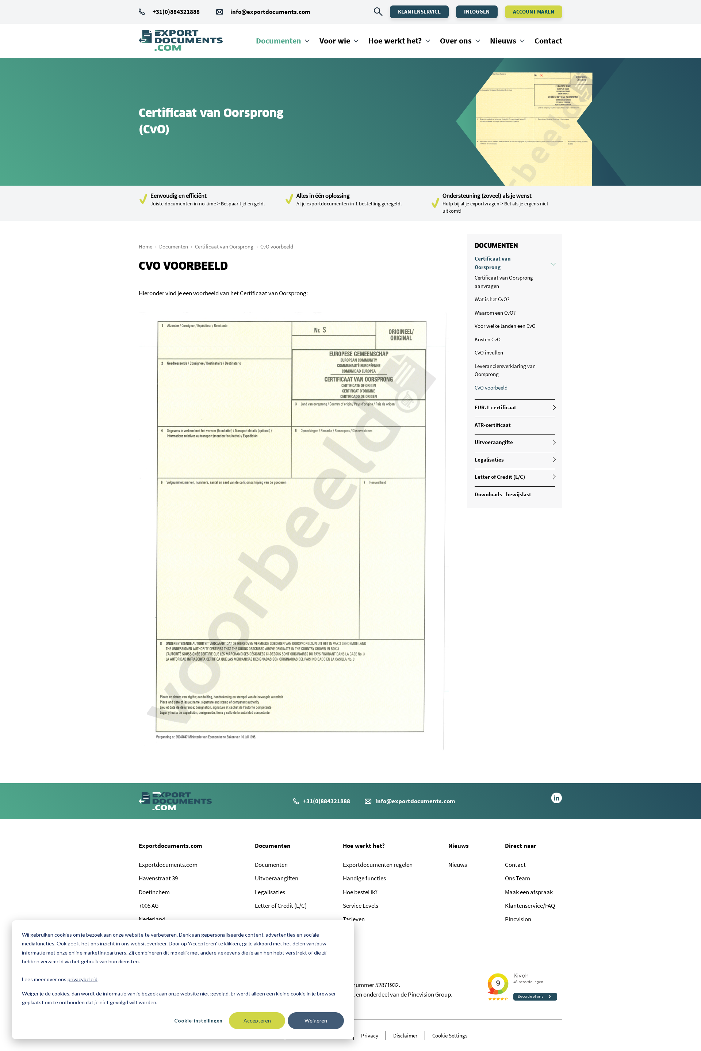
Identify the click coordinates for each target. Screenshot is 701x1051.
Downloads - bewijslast (503, 494)
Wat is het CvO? (492, 299)
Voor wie (334, 40)
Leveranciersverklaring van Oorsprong (505, 370)
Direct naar (520, 846)
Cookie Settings (449, 1035)
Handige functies (364, 878)
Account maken (533, 11)
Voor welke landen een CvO (505, 325)
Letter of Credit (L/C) (500, 476)
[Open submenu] (553, 263)
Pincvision (518, 919)
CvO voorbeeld (491, 387)
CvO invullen (489, 352)
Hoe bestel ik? (360, 892)
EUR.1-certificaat (495, 407)
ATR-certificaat (493, 424)
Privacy (369, 1035)
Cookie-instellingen (198, 1020)
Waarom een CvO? (495, 312)
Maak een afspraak (529, 892)
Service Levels (360, 906)
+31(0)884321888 (176, 12)
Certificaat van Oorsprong (224, 246)
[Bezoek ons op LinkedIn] (556, 801)
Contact (548, 40)
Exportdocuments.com (170, 846)
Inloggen (477, 11)
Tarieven (354, 919)
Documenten (278, 40)
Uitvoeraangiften (276, 878)
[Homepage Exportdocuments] (181, 40)
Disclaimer (405, 1035)
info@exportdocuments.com (270, 12)
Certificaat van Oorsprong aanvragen (504, 281)
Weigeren (315, 1020)
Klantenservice (419, 11)
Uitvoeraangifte (494, 442)
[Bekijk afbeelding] (294, 749)
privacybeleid (82, 979)
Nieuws (503, 40)
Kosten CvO (488, 339)
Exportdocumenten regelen (378, 865)
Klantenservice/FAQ (530, 906)
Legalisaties (489, 459)
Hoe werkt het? (395, 40)
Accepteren (257, 1020)
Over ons (456, 40)
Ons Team (517, 878)
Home (145, 246)
